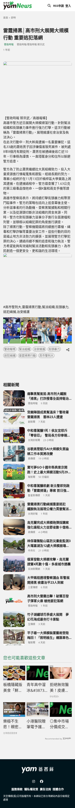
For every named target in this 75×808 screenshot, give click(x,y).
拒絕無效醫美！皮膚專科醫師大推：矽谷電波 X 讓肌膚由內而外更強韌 (59, 687)
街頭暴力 (54, 349)
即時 (13, 17)
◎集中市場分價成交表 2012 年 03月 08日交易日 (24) (61, 724)
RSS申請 (58, 6)
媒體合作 (58, 789)
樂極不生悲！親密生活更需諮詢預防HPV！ (12, 724)
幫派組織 (24, 349)
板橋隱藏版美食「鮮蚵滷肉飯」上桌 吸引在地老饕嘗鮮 (13, 687)
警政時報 (9, 44)
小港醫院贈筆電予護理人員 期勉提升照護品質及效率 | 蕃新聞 (37, 724)
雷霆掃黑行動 (27, 355)
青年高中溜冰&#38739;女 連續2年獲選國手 (37, 687)
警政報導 (9, 349)
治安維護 (39, 349)
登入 (68, 6)
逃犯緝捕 (9, 355)
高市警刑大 (46, 355)
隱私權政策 (31, 789)
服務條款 (17, 789)
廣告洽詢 (45, 789)
